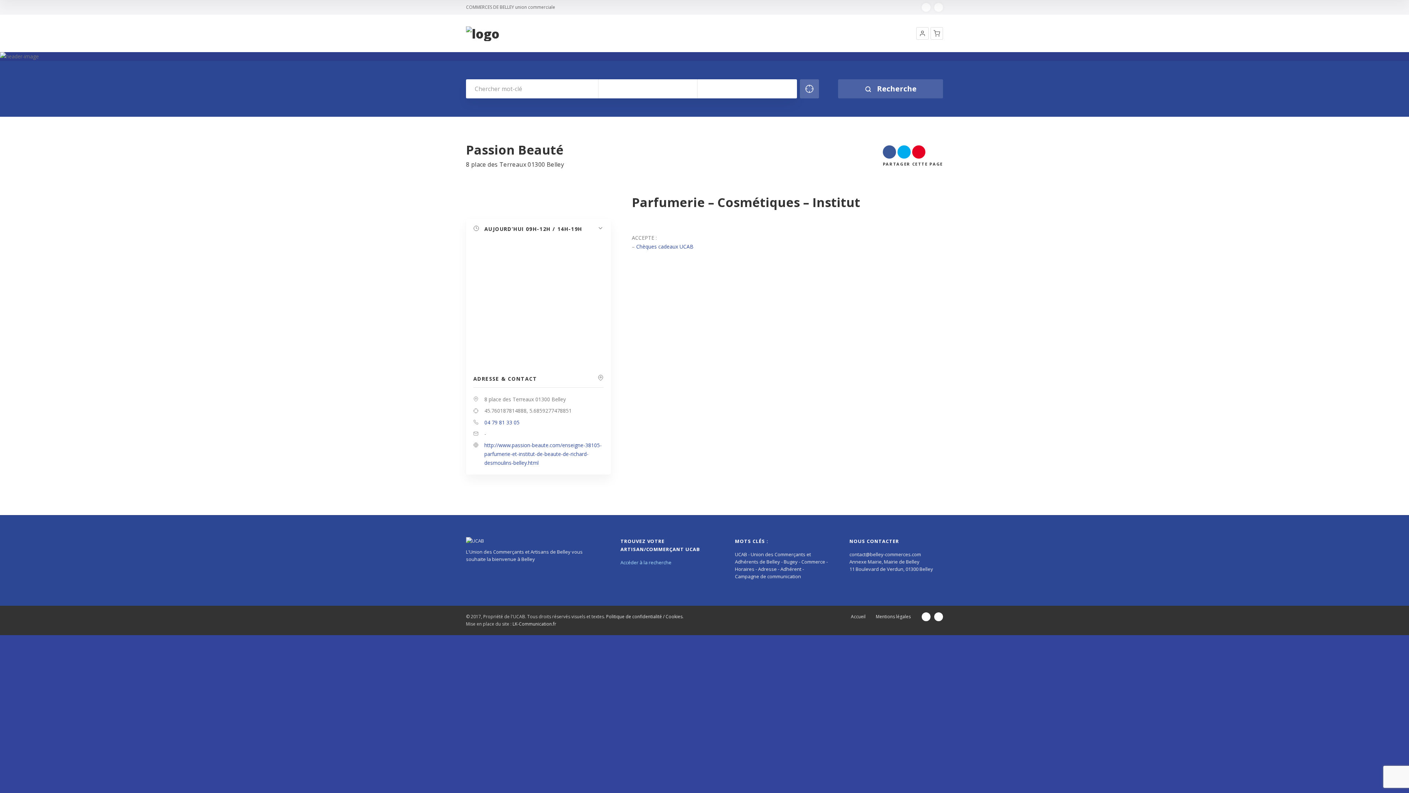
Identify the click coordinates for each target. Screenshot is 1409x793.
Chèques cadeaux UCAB (664, 246)
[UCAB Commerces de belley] (482, 33)
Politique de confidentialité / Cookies (644, 616)
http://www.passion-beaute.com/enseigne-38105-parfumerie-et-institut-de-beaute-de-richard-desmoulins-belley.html (543, 454)
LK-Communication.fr (534, 624)
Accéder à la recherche (645, 562)
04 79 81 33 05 (502, 422)
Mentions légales (893, 616)
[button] (922, 33)
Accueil (858, 616)
